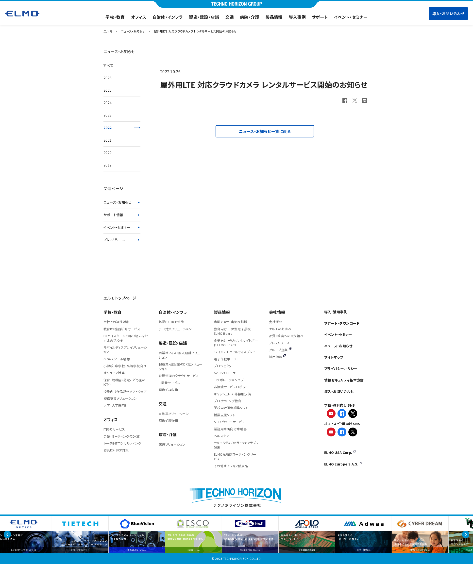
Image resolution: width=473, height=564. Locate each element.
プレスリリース (114, 239)
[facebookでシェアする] (345, 100)
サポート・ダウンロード (341, 323)
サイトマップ (333, 357)
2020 (107, 152)
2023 (107, 115)
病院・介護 (249, 17)
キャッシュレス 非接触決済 (232, 394)
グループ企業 (278, 350)
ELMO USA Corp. (338, 452)
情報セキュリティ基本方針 (344, 380)
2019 (107, 165)
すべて (108, 65)
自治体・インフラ (167, 17)
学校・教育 (115, 17)
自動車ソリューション (174, 413)
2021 (107, 140)
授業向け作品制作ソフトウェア (125, 391)
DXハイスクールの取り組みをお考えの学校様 (125, 338)
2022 (107, 127)
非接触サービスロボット (231, 386)
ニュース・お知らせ (117, 202)
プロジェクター (224, 366)
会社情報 (277, 312)
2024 (107, 102)
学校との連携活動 (116, 321)
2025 (107, 90)
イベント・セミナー (351, 17)
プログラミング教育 (227, 400)
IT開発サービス (114, 429)
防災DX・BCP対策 (116, 450)
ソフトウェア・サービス (229, 421)
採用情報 (275, 356)
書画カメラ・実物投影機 (230, 321)
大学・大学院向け (115, 405)
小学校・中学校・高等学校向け (124, 366)
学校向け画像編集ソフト (231, 407)
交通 (229, 17)
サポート (320, 17)
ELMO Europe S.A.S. (341, 464)
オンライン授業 (114, 372)
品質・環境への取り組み (286, 335)
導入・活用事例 (335, 311)
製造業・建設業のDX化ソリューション (181, 366)
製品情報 (274, 17)
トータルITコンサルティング (122, 443)
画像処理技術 (168, 389)
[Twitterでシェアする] (355, 100)
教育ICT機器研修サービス (121, 329)
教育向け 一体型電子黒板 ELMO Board (232, 331)
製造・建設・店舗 (204, 17)
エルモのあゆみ (280, 329)
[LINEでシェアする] (365, 100)
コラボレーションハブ (228, 380)
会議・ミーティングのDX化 (121, 436)
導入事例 (297, 17)
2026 (107, 77)
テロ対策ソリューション (175, 329)
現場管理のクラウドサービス (179, 375)
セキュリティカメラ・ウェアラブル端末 (236, 444)
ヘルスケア (221, 435)
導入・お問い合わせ (448, 13)
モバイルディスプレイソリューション (125, 349)
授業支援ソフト (224, 415)
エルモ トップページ (119, 297)
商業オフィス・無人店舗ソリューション (181, 355)
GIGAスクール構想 (116, 359)
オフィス (138, 17)
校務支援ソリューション (120, 398)
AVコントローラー (226, 372)
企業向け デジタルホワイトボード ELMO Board (236, 342)
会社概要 (275, 321)
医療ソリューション (172, 444)
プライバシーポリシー (340, 368)
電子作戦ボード (225, 359)
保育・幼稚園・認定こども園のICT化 (124, 382)
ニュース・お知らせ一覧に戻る (265, 131)
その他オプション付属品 (231, 466)
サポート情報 (113, 214)
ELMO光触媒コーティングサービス (235, 456)
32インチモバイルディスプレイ (234, 351)
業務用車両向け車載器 (230, 429)
